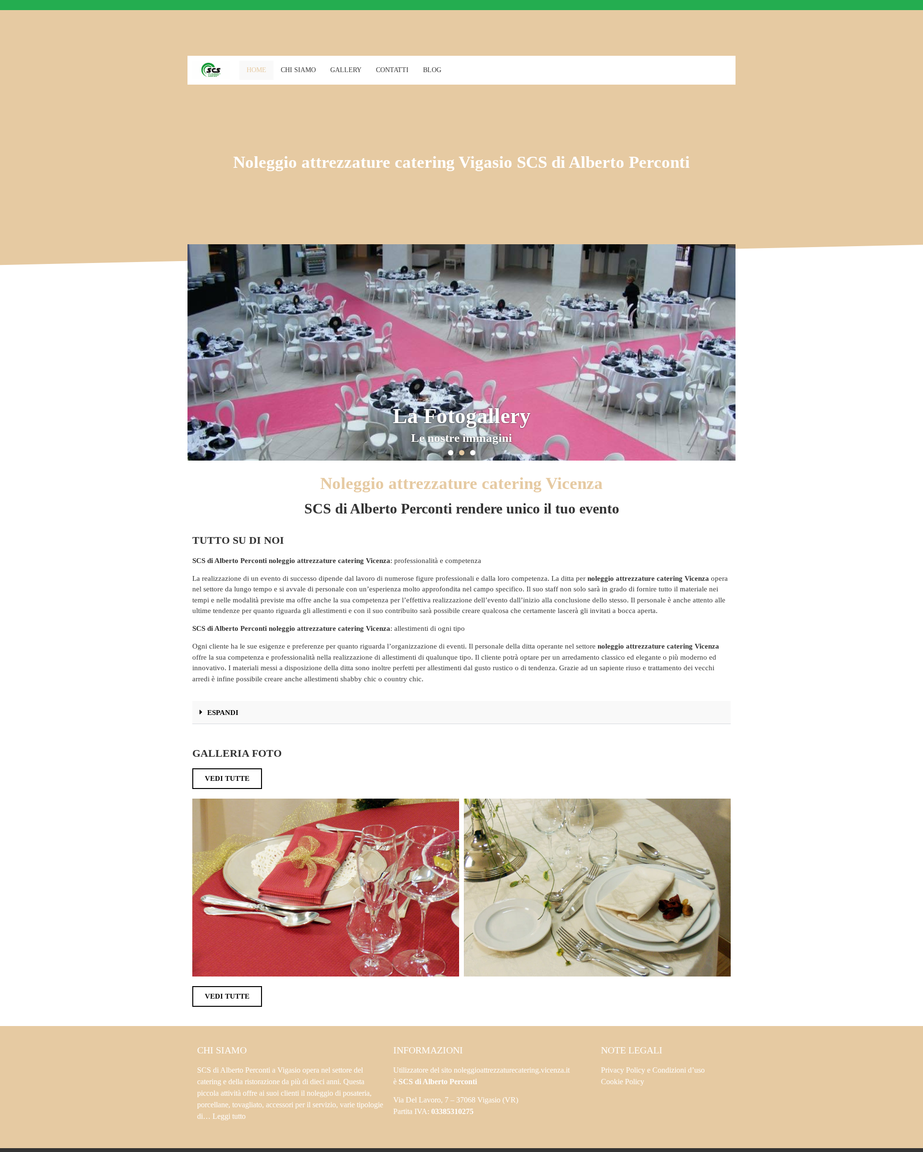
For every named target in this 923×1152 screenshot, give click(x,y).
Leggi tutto (229, 1116)
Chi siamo (298, 70)
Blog (432, 70)
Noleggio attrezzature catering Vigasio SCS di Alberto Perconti (461, 162)
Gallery (346, 70)
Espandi (222, 712)
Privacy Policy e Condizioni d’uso (653, 1070)
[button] (450, 452)
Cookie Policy (622, 1081)
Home (256, 70)
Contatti (392, 70)
